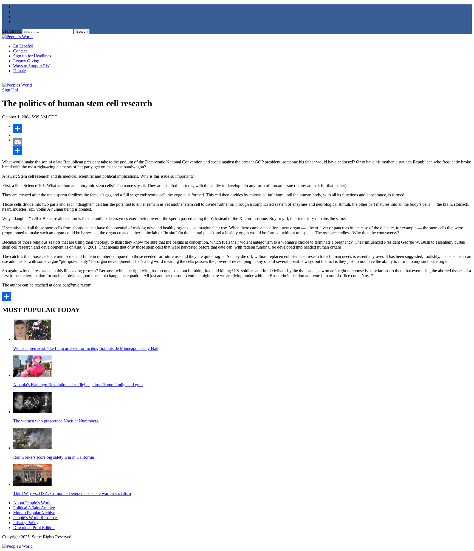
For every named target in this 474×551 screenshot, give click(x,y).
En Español (23, 46)
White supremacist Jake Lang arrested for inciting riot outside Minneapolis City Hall (85, 348)
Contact (20, 51)
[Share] (242, 128)
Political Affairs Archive (34, 507)
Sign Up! (10, 90)
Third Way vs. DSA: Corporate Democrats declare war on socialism (72, 493)
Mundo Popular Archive (34, 512)
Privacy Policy (25, 522)
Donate (19, 70)
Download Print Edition (34, 527)
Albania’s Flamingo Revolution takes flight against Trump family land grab (78, 384)
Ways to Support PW (31, 65)
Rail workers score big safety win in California (53, 457)
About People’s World (32, 502)
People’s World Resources (35, 517)
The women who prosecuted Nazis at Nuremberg (55, 421)
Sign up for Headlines (32, 56)
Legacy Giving (26, 61)
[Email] (242, 142)
